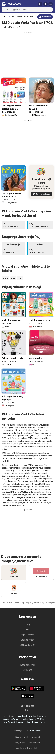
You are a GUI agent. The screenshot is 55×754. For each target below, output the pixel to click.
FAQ (27, 624)
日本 (37, 719)
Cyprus (6, 719)
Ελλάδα (14, 719)
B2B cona (27, 670)
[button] (45, 4)
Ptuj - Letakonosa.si (40, 427)
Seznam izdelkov (27, 645)
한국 (42, 719)
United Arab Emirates (26, 716)
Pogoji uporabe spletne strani (27, 742)
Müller (25, 503)
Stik (27, 629)
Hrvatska (23, 719)
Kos (13, 278)
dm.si (4, 473)
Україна (43, 722)
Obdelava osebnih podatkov (27, 748)
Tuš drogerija (16, 503)
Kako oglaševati (27, 664)
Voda (5, 278)
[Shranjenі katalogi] (40, 4)
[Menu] (50, 4)
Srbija (27, 722)
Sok (20, 278)
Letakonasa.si (35, 730)
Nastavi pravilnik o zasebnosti (27, 737)
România (20, 722)
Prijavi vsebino (27, 634)
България (41, 716)
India (31, 719)
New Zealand (9, 722)
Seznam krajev (27, 639)
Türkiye (35, 722)
